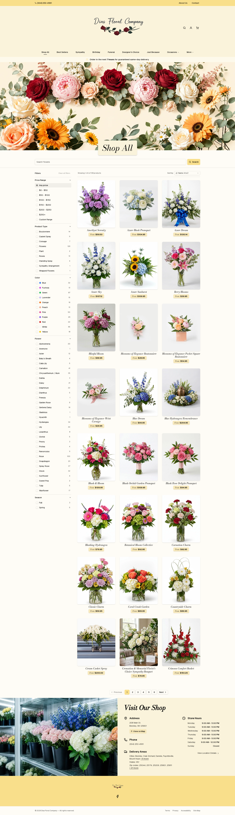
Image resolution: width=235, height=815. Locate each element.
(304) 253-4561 (44, 3)
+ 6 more (145, 759)
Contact (195, 3)
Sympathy (80, 52)
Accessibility (186, 811)
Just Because (153, 52)
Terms (167, 811)
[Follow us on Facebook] (117, 796)
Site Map (196, 811)
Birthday (96, 52)
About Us (183, 3)
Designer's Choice (130, 52)
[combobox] (187, 173)
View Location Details (207, 753)
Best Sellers (62, 52)
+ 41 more (133, 768)
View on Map (139, 731)
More (189, 52)
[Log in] (191, 28)
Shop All (45, 52)
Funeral (111, 52)
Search (195, 162)
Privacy (175, 811)
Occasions (172, 52)
